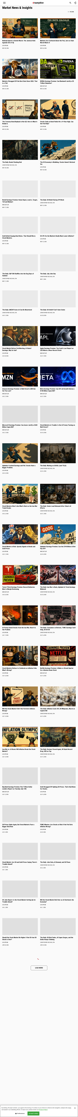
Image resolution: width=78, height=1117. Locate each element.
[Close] (75, 1108)
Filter (72, 11)
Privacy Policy (43, 1110)
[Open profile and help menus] (75, 3)
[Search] (70, 3)
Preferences (21, 1113)
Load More (39, 968)
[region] (39, 1111)
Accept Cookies (33, 1113)
